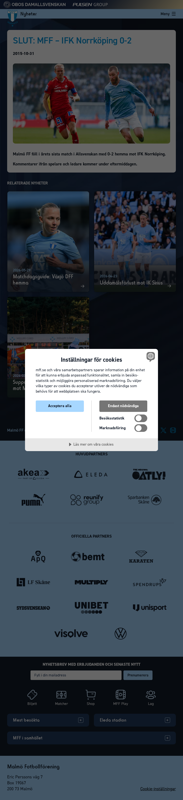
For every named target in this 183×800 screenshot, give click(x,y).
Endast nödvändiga (123, 405)
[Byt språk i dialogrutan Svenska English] (150, 357)
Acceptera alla (59, 405)
